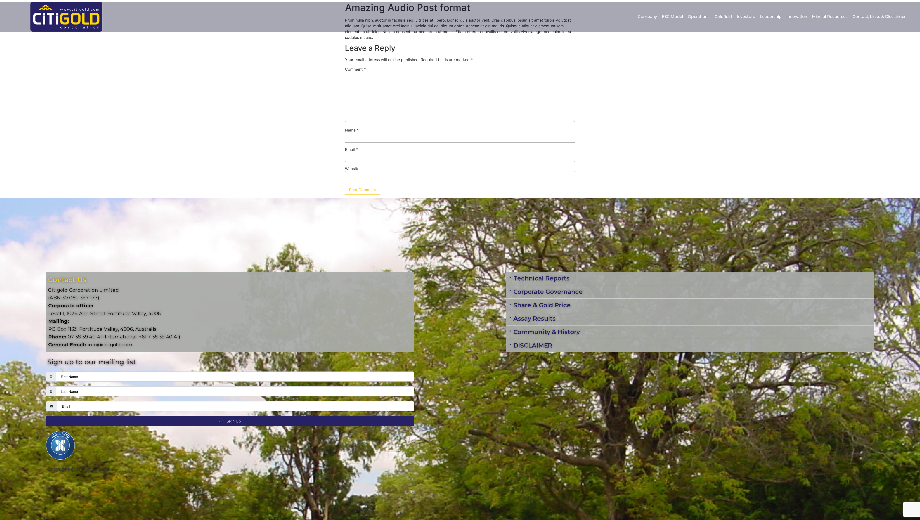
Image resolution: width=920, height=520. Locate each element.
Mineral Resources (830, 16)
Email (351, 149)
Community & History (546, 332)
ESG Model (672, 16)
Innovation (796, 16)
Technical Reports (541, 278)
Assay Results (534, 318)
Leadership (771, 16)
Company (647, 16)
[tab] (690, 278)
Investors (746, 16)
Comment (355, 69)
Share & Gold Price (542, 305)
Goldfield (723, 16)
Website (352, 169)
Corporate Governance (548, 291)
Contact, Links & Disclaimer (879, 16)
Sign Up (233, 421)
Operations (699, 16)
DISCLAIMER (532, 345)
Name (352, 130)
